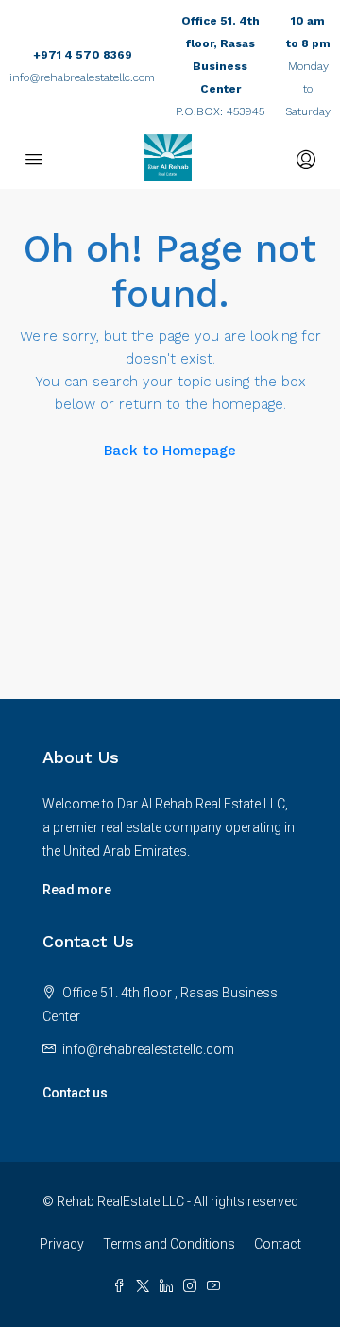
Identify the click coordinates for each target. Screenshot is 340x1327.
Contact (277, 1243)
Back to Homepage (170, 450)
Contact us (75, 1092)
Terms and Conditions (169, 1243)
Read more (76, 889)
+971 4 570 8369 (82, 54)
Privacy (62, 1243)
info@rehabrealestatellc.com (82, 77)
